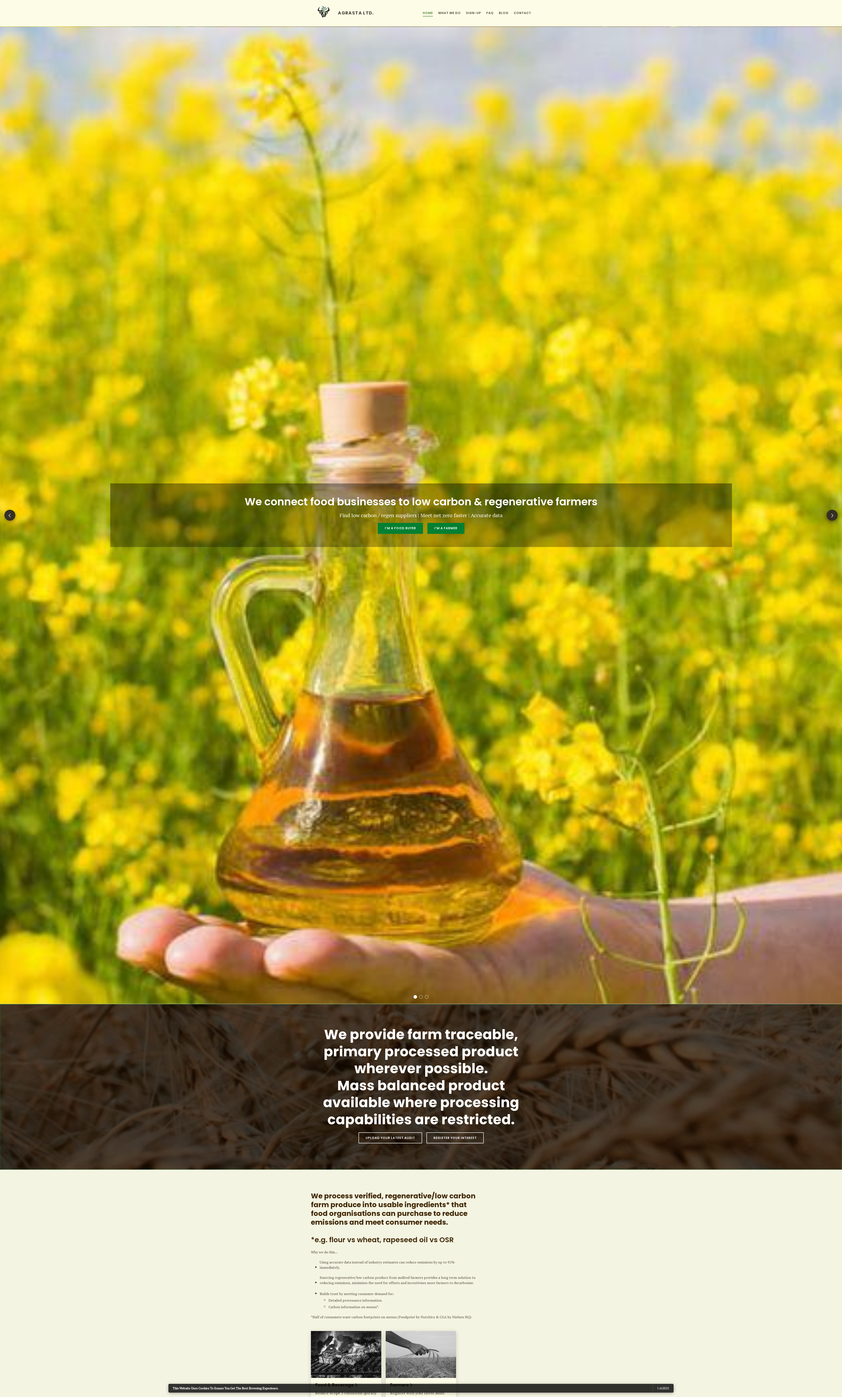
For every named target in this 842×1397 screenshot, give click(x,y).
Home (428, 13)
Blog (503, 13)
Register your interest (455, 1138)
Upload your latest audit (390, 1138)
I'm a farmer (445, 528)
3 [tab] (426, 997)
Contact (522, 13)
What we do (449, 13)
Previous (9, 515)
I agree (663, 1388)
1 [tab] (415, 997)
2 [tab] (421, 997)
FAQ (490, 13)
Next (832, 515)
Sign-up (473, 13)
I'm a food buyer (400, 528)
